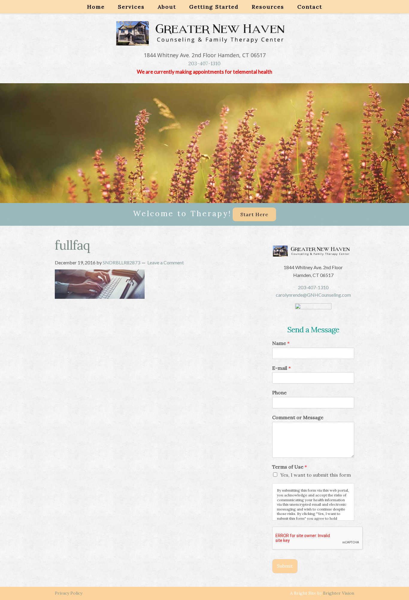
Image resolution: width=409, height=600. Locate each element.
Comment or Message (297, 417)
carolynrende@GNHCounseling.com (313, 295)
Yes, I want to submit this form (315, 475)
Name (281, 343)
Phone (279, 393)
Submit (285, 566)
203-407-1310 (204, 63)
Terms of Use (289, 467)
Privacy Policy (68, 593)
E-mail (281, 368)
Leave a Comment (165, 262)
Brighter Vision (338, 593)
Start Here (254, 214)
